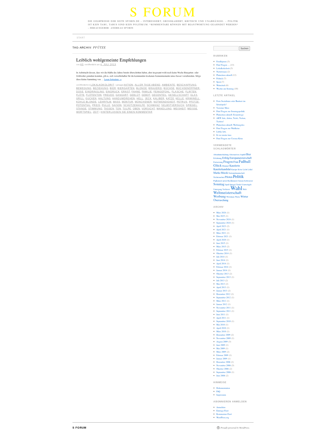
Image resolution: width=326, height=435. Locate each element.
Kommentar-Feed (224, 414)
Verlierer (226, 189)
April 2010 (221, 328)
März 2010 (221, 331)
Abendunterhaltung (221, 154)
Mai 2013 (220, 283)
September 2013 (223, 277)
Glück (217, 165)
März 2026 (221, 212)
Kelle (180, 98)
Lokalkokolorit (102, 85)
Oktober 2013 (222, 273)
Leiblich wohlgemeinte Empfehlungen (111, 60)
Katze (170, 98)
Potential (83, 105)
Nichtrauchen (218, 177)
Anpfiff (243, 154)
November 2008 (223, 365)
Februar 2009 (222, 355)
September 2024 (223, 222)
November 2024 (223, 219)
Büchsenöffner (188, 88)
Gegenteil (159, 95)
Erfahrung (217, 158)
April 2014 (221, 263)
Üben (136, 108)
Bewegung (83, 88)
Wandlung (164, 108)
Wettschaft (220, 85)
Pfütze (194, 102)
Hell (140, 98)
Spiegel (191, 105)
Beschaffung (186, 85)
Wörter (244, 196)
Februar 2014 (222, 266)
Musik (224, 172)
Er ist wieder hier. (224, 135)
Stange (81, 108)
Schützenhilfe (134, 105)
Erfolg (225, 158)
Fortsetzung (218, 162)
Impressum (221, 394)
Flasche (178, 91)
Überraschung (220, 200)
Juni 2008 (220, 375)
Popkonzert (217, 180)
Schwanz (153, 105)
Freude (108, 95)
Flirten (190, 91)
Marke (216, 172)
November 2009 (223, 338)
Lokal (250, 169)
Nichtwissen (221, 71)
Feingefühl (162, 91)
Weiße (192, 108)
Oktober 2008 (222, 368)
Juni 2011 (220, 314)
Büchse (169, 88)
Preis (96, 105)
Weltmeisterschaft (227, 192)
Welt (245, 189)
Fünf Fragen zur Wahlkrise (228, 128)
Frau (235, 162)
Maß (116, 102)
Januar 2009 (221, 358)
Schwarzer (248, 180)
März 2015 (221, 246)
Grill (80, 98)
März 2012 (221, 300)
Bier (113, 88)
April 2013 (221, 287)
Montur (127, 102)
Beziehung (100, 88)
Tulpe (127, 108)
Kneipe (234, 169)
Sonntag (219, 184)
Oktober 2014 (222, 253)
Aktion (128, 85)
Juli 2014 (220, 256)
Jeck (148, 98)
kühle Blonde (86, 102)
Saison (117, 105)
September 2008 (223, 372)
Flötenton (94, 95)
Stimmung (95, 108)
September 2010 (223, 321)
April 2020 (221, 239)
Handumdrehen (123, 98)
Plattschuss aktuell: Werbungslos (230, 124)
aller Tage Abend (147, 85)
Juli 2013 (220, 280)
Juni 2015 (220, 243)
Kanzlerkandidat (222, 169)
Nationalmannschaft (236, 173)
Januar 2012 (221, 304)
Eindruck (113, 91)
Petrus (182, 102)
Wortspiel (83, 112)
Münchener (143, 102)
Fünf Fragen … (223, 64)
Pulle (106, 105)
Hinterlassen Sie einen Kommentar (126, 112)
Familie (147, 91)
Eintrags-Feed (222, 410)
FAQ (218, 391)
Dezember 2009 (223, 334)
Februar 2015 (222, 249)
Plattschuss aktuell (224, 75)
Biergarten (126, 88)
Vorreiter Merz (222, 107)
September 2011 (223, 311)
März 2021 (221, 232)
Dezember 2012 (223, 294)
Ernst (125, 91)
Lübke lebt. (221, 131)
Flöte (80, 95)
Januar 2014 (221, 270)
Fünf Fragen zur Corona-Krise (229, 138)
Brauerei (155, 88)
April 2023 (221, 226)
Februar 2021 (222, 236)
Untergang (217, 189)
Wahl (236, 187)
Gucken (91, 98)
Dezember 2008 (223, 361)
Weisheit (179, 108)
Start (81, 37)
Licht (245, 169)
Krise (240, 169)
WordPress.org (222, 417)
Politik (238, 176)
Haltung (104, 98)
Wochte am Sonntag (225, 88)
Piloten (228, 177)
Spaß (227, 184)
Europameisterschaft (241, 158)
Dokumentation (223, 388)
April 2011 (221, 317)
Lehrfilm (104, 102)
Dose (80, 91)
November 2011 (223, 307)
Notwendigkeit (164, 102)
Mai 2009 (220, 348)
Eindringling (94, 91)
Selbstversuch (172, 105)
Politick (219, 78)
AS (82, 64)
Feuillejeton (221, 61)
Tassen (109, 108)
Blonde (141, 88)
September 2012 (223, 297)
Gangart (122, 95)
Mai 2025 (220, 215)
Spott (218, 81)
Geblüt (135, 95)
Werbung (219, 196)
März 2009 (221, 351)
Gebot (146, 95)
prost (225, 180)
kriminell (193, 98)
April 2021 (221, 229)
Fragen (228, 161)
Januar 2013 (221, 290)
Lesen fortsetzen (112, 79)
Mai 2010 (220, 324)
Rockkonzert (233, 180)
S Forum (163, 11)
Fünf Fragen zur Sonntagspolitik (230, 111)
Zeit (96, 112)
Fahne (135, 91)
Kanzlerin (234, 165)
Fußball (245, 161)
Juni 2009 (220, 345)
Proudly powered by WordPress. (235, 427)
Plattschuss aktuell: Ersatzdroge (230, 114)
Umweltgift (246, 184)
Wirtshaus (230, 196)
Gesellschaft (178, 95)
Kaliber (158, 98)
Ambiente (168, 85)
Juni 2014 (220, 260)
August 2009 (222, 341)
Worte (237, 196)
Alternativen (234, 154)
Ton (118, 108)
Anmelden (220, 407)
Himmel (225, 165)
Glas (193, 95)
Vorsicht (148, 108)
